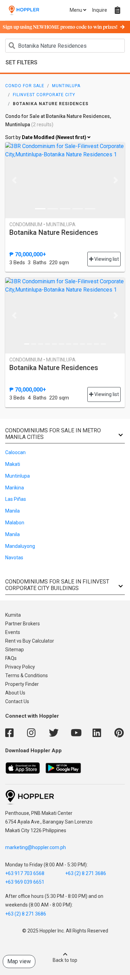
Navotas (14, 557)
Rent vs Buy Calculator (29, 641)
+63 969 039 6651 (24, 882)
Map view (19, 961)
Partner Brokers (22, 623)
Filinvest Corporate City (44, 94)
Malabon (14, 522)
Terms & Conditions (26, 675)
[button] (14, 180)
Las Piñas (15, 499)
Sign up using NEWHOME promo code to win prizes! (60, 27)
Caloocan (15, 452)
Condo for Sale (24, 85)
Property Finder (22, 684)
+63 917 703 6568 (24, 873)
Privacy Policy (20, 667)
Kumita (13, 615)
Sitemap (14, 649)
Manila (12, 511)
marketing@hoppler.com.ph (35, 847)
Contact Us (17, 701)
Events (12, 632)
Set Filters (21, 62)
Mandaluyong (20, 546)
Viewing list (106, 259)
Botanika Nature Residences (53, 232)
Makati (12, 464)
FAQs (11, 658)
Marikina (14, 487)
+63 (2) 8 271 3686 (85, 873)
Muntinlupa (66, 85)
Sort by (46, 137)
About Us (15, 693)
